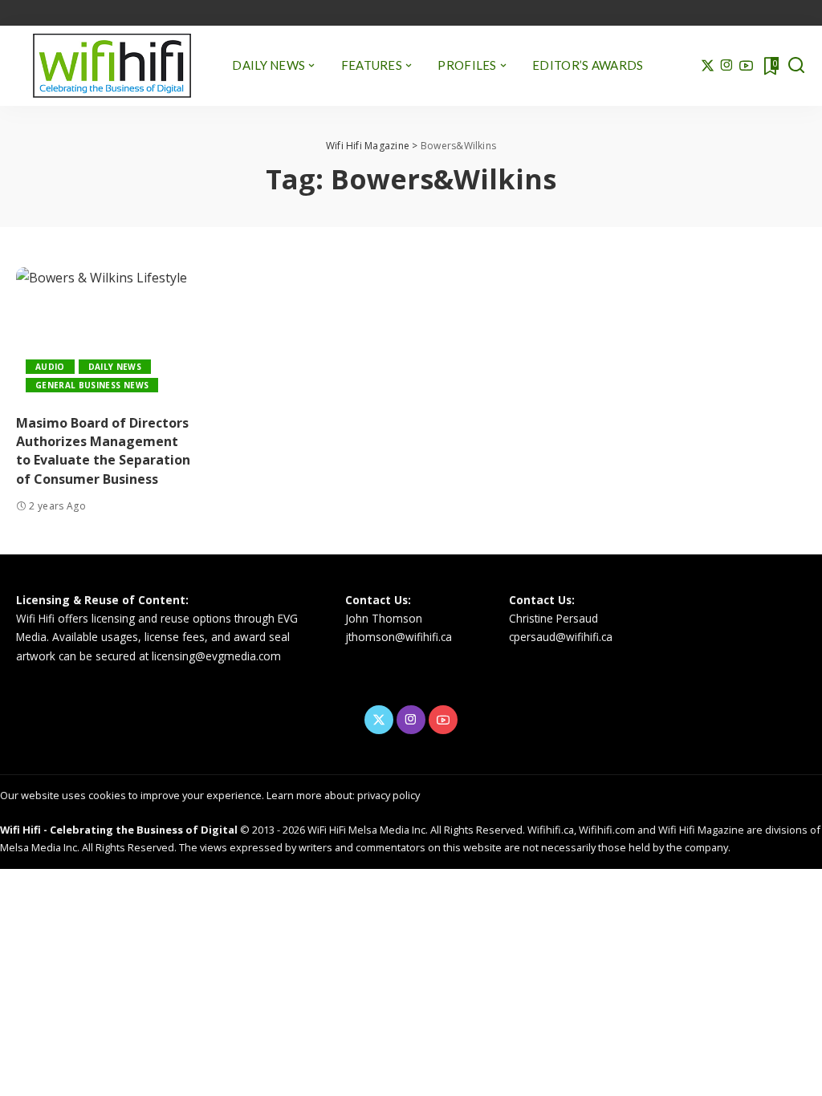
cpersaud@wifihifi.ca (560, 636)
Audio (50, 366)
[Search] (796, 66)
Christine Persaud (553, 618)
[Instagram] (727, 66)
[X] (707, 66)
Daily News (114, 366)
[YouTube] (746, 66)
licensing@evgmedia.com (216, 656)
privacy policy (388, 795)
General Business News (92, 385)
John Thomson (383, 618)
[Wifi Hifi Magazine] (112, 66)
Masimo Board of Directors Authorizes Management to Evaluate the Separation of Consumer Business (103, 451)
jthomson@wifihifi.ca (398, 636)
